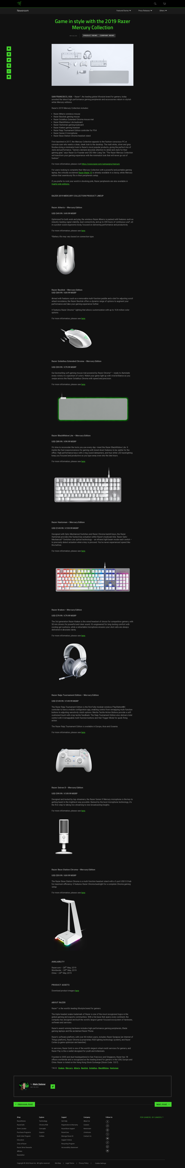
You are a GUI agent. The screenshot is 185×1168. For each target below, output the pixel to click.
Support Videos (66, 1140)
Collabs (41, 1136)
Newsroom (23, 11)
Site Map (58, 1163)
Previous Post (25, 1104)
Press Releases (144, 11)
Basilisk (84, 1068)
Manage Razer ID (67, 1136)
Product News (90, 35)
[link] (19, 3)
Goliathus (93, 1068)
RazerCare (65, 1132)
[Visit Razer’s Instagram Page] (107, 1126)
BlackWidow (103, 1068)
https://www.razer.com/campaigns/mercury (101, 164)
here (83, 230)
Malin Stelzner (39, 1084)
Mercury (69, 1068)
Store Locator (21, 1129)
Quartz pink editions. (61, 184)
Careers (86, 1125)
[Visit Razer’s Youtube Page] (107, 1138)
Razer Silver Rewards (24, 1147)
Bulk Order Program (24, 1136)
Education (20, 1140)
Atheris (77, 1068)
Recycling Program (68, 1144)
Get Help (64, 1121)
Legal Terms (70, 1163)
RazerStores (21, 1121)
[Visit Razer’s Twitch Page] (107, 1146)
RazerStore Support (68, 1129)
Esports (41, 1132)
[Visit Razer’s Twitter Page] (107, 1134)
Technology (43, 1121)
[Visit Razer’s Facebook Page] (107, 1121)
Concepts (42, 1129)
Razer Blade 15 (85, 172)
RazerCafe (20, 1125)
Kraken (61, 1068)
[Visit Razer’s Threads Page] (107, 1130)
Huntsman (114, 1068)
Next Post (162, 1104)
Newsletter (21, 1155)
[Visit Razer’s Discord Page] (107, 1151)
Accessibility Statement (69, 1147)
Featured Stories (123, 11)
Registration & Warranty (69, 1125)
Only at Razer (21, 1144)
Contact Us (87, 1136)
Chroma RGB (43, 1125)
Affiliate (19, 1151)
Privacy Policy (83, 1163)
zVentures (87, 1132)
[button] (18, 1118)
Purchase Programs (24, 1132)
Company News (107, 35)
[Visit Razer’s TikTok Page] (107, 1142)
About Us (87, 1121)
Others (162, 11)
